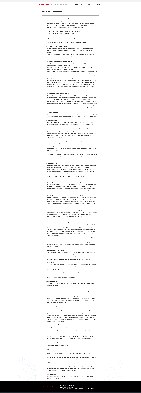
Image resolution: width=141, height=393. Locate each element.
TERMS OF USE (78, 4)
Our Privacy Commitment (93, 4)
